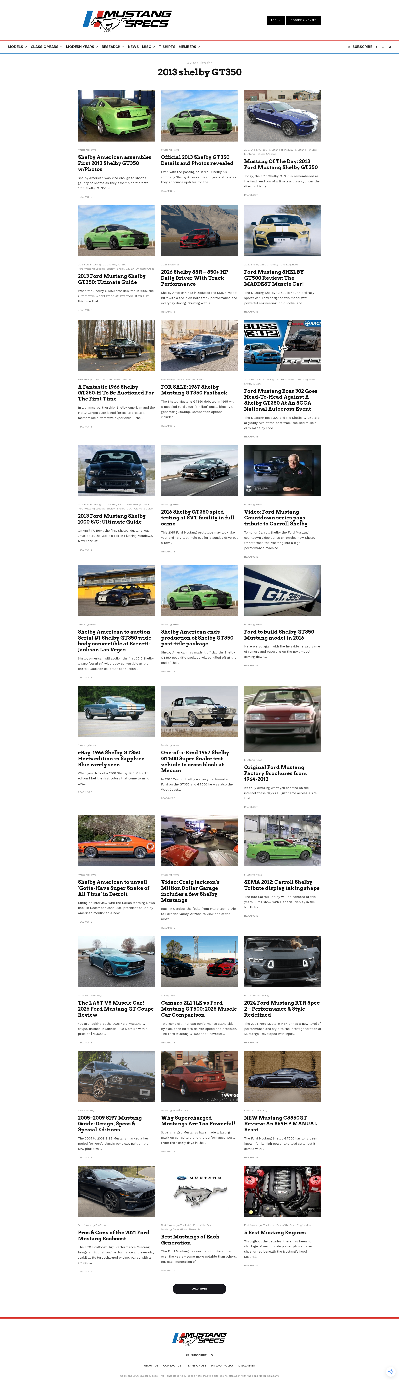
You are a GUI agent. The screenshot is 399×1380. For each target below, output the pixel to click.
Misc (146, 47)
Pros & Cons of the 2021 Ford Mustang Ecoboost (114, 1236)
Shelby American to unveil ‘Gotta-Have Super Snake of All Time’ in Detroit (113, 888)
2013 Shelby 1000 (113, 504)
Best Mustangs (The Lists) (176, 1225)
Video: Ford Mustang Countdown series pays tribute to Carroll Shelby (276, 518)
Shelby (111, 268)
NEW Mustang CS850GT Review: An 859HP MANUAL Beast (280, 1124)
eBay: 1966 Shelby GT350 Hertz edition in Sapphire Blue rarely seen (111, 759)
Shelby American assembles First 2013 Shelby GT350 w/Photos (114, 163)
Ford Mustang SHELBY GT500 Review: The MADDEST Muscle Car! (274, 278)
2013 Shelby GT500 (138, 504)
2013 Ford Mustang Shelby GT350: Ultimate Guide (112, 279)
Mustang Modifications (174, 1110)
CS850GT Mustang (255, 1110)
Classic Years (44, 47)
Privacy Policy (222, 1365)
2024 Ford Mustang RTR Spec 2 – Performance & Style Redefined (282, 1009)
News (133, 47)
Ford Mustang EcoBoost (92, 1225)
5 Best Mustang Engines (275, 1233)
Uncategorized (289, 264)
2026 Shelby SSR (171, 264)
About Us (151, 1365)
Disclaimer (246, 1365)
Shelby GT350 (125, 268)
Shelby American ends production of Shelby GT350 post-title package (197, 638)
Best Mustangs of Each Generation (190, 1240)
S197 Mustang (86, 1110)
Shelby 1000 (124, 508)
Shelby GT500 (169, 995)
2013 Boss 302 (252, 379)
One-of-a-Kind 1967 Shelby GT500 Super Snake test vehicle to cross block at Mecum (195, 761)
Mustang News (87, 149)
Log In (276, 20)
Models (15, 47)
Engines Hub (304, 1225)
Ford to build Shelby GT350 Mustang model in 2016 (279, 635)
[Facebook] (376, 47)
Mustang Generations (174, 1229)
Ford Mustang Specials (91, 268)
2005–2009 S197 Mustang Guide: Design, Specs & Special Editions (110, 1124)
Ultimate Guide (145, 268)
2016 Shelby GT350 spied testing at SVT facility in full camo (197, 518)
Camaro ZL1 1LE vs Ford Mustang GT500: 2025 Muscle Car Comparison (199, 1009)
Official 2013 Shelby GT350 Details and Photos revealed (197, 160)
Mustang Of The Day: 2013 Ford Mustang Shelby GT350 (281, 164)
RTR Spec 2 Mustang (256, 995)
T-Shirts (167, 47)
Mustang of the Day (281, 149)
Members (187, 47)
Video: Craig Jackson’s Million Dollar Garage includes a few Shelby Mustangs (190, 891)
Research (111, 47)
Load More (199, 1288)
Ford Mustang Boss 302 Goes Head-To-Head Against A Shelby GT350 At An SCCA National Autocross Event (281, 400)
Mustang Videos (306, 379)
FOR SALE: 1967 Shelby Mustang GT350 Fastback (194, 390)
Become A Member (303, 20)
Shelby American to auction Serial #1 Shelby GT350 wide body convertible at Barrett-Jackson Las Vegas (114, 641)
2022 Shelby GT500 (256, 264)
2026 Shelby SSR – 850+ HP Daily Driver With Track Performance (194, 278)
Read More (85, 196)
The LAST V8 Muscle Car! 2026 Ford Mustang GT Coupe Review (116, 1009)
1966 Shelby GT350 (89, 379)
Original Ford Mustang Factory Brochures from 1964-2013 (275, 773)
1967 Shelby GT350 (172, 379)
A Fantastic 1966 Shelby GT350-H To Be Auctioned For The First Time (116, 393)
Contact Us (172, 1365)
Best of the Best (202, 1225)
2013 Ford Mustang (89, 264)
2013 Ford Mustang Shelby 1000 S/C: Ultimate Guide (112, 519)
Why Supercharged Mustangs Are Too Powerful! (198, 1121)
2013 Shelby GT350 (255, 149)
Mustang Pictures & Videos (260, 153)
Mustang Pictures (305, 149)
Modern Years (80, 47)
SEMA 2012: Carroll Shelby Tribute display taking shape (282, 885)
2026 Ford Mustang (90, 995)
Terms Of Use (196, 1365)
